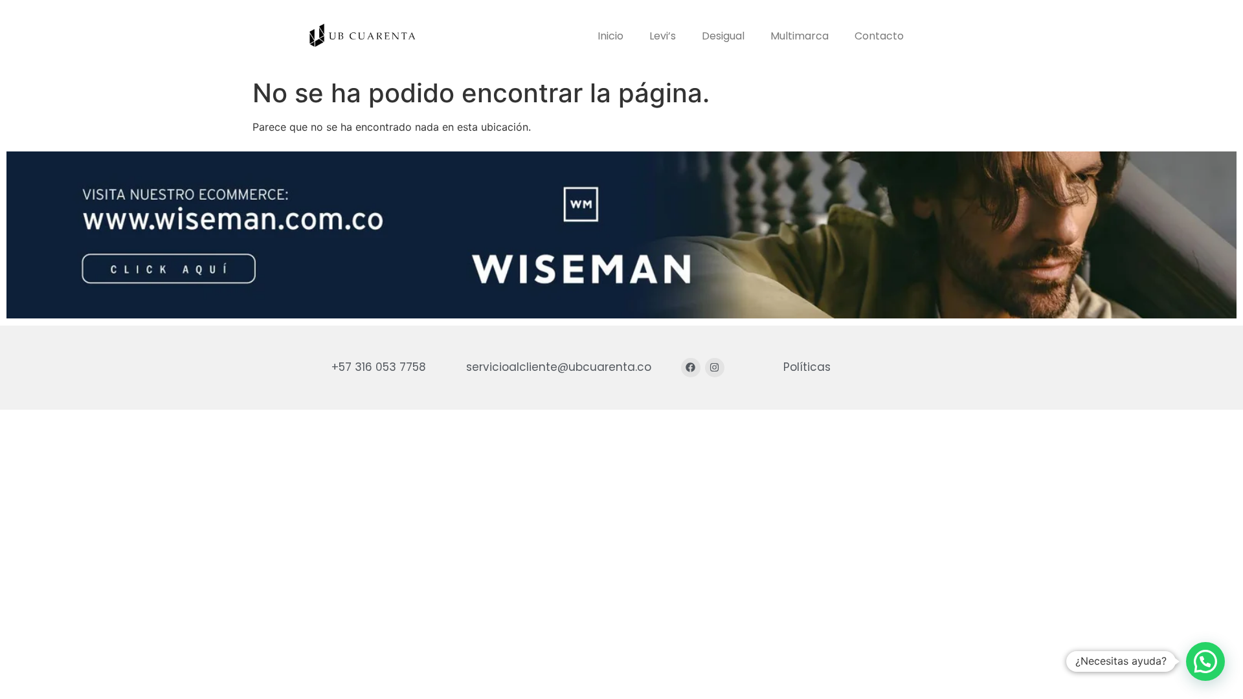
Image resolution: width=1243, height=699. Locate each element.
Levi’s (662, 35)
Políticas (807, 367)
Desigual (723, 35)
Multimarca (799, 35)
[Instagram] (714, 367)
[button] (1205, 661)
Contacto (879, 35)
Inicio (610, 35)
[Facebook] (690, 367)
